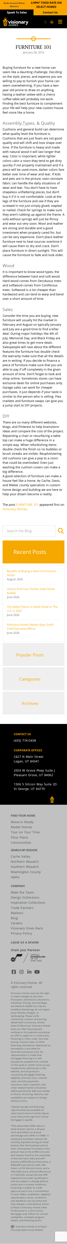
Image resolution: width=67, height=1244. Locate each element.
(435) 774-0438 (25, 740)
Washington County (26, 872)
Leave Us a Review (25, 942)
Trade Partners (22, 908)
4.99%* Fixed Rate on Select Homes (46, 5)
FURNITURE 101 (27, 505)
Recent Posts (30, 551)
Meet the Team (22, 892)
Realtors (17, 913)
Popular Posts (30, 655)
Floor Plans (19, 837)
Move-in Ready (22, 822)
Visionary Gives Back (27, 928)
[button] (52, 22)
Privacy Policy (21, 933)
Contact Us (50, 12)
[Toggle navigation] (59, 22)
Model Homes (21, 827)
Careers (17, 923)
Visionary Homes (15, 509)
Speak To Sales (17, 12)
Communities (21, 842)
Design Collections (25, 897)
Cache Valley (20, 856)
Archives (30, 703)
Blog (14, 918)
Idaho (15, 877)
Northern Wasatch (25, 861)
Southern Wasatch (25, 867)
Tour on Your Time (25, 832)
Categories (30, 679)
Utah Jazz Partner (25, 950)
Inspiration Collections (28, 902)
